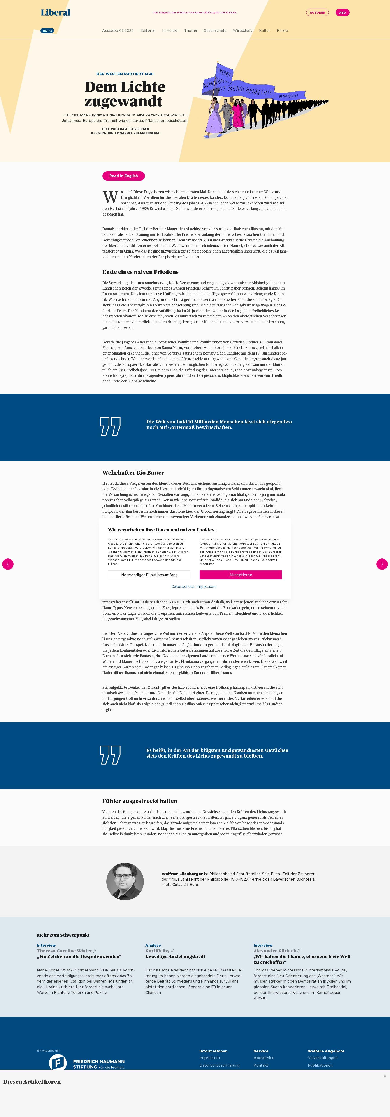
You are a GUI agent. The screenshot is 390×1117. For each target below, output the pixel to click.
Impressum (210, 1058)
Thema (190, 30)
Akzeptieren (240, 575)
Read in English (123, 176)
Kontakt (261, 1065)
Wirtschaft (242, 30)
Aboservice (264, 1058)
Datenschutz (182, 587)
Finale (282, 30)
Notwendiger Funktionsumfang (149, 575)
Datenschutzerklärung (220, 1065)
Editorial (148, 30)
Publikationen (320, 1065)
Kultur (264, 30)
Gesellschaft (215, 30)
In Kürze (169, 30)
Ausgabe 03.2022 (118, 30)
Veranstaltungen (323, 1058)
